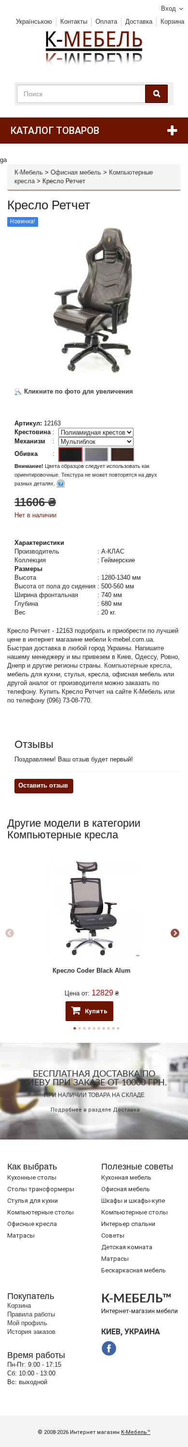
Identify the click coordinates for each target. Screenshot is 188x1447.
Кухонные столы (31, 1177)
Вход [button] (168, 8)
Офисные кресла (32, 1224)
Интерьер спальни (128, 1224)
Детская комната (126, 1247)
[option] (91, 933)
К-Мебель (28, 172)
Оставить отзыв (43, 785)
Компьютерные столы (40, 1212)
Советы (112, 1235)
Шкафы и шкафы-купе (133, 1200)
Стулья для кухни (32, 1200)
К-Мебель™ (135, 1432)
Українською (34, 21)
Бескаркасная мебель (133, 1270)
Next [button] (175, 933)
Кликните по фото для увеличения (77, 391)
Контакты (73, 21)
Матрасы (21, 1235)
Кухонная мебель (126, 1177)
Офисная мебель (76, 172)
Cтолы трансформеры (40, 1189)
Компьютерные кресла (137, 665)
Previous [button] (9, 933)
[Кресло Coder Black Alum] (91, 908)
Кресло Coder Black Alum (92, 970)
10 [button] (118, 1028)
